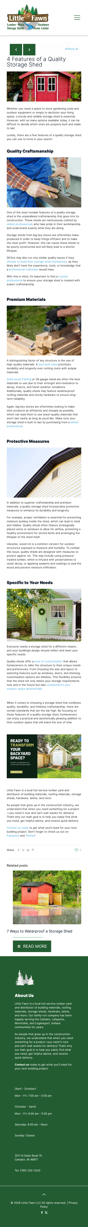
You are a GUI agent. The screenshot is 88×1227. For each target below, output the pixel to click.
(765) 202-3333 (30, 1170)
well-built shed (48, 364)
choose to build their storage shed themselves (37, 261)
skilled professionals (20, 224)
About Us (24, 995)
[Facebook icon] (41, 1212)
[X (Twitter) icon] (46, 1212)
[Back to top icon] (44, 1194)
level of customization (48, 661)
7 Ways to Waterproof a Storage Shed (39, 931)
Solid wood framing (19, 379)
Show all (73, 48)
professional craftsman (23, 269)
